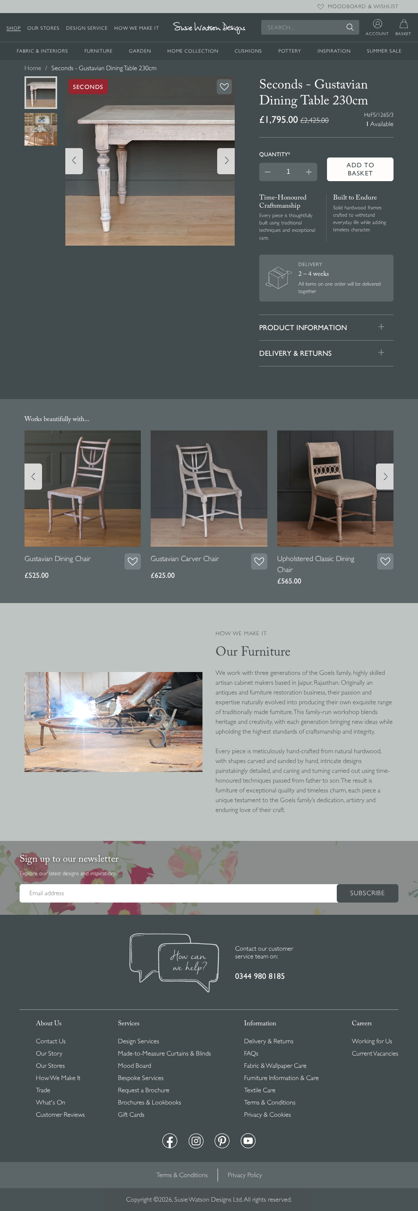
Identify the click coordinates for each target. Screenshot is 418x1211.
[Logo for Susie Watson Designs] (209, 28)
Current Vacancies (375, 1053)
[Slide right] (226, 161)
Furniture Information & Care (281, 1078)
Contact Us (51, 1041)
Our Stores (43, 28)
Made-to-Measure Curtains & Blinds (164, 1053)
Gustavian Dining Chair (57, 558)
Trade (43, 1090)
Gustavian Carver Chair (185, 558)
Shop (14, 28)
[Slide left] (74, 161)
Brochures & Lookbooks (149, 1102)
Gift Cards (131, 1114)
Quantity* (274, 154)
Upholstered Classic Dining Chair (315, 564)
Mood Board (134, 1065)
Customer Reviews (60, 1114)
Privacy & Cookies (267, 1114)
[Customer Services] (174, 964)
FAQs (251, 1053)
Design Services (138, 1041)
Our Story (49, 1053)
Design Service (87, 28)
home (32, 68)
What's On (50, 1102)
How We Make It (136, 28)
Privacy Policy (245, 1175)
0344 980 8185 (260, 976)
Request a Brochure (143, 1090)
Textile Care (260, 1090)
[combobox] (310, 27)
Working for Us (372, 1041)
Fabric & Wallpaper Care (275, 1065)
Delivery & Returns (268, 1041)
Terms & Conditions (270, 1102)
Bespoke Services (141, 1078)
